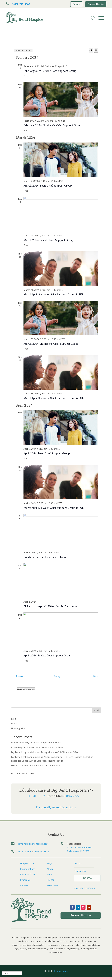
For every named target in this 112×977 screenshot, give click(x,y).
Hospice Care (27, 863)
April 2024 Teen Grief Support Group (46, 453)
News (14, 723)
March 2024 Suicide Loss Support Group (48, 240)
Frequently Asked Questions (56, 807)
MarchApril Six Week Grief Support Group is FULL (54, 294)
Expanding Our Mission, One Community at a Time (37, 747)
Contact (78, 863)
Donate (87, 877)
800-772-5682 (42, 851)
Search (96, 710)
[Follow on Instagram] (83, 907)
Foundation (80, 871)
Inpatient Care (27, 868)
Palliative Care (27, 874)
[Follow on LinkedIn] (78, 907)
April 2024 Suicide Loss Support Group (47, 655)
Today (57, 676)
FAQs (49, 863)
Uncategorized (18, 728)
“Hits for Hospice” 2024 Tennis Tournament (51, 606)
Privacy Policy (61, 970)
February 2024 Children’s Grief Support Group (52, 125)
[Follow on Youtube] (89, 907)
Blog (13, 718)
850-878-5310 (38, 796)
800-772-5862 (74, 796)
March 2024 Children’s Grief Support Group (51, 343)
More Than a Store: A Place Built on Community (35, 765)
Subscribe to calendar (26, 689)
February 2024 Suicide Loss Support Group (49, 70)
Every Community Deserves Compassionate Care (36, 742)
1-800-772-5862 (21, 4)
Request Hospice (80, 915)
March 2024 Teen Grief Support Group (47, 185)
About (50, 874)
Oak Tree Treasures (84, 887)
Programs (25, 879)
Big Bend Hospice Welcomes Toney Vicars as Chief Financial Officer (45, 752)
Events (50, 879)
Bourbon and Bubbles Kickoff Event (45, 557)
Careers (24, 885)
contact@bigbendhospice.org (33, 843)
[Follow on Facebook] (72, 907)
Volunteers (52, 885)
